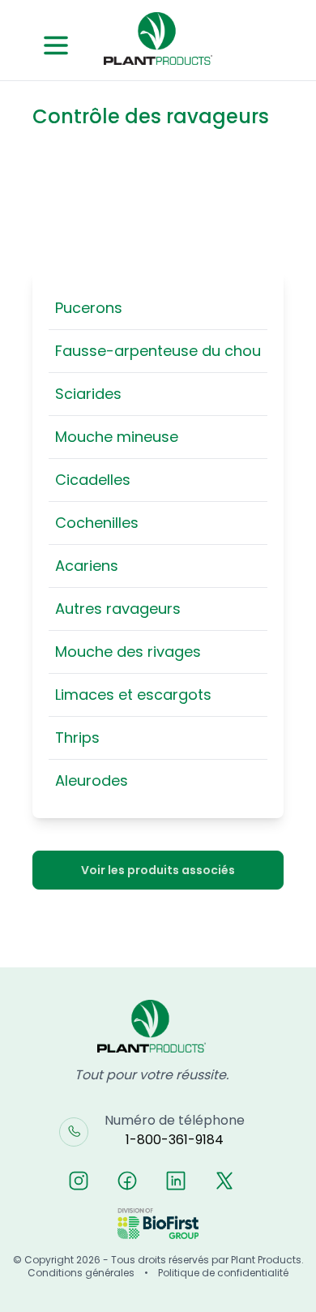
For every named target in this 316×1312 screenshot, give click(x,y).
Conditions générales (81, 1273)
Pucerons (88, 308)
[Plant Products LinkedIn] (175, 1180)
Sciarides (88, 394)
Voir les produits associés (158, 870)
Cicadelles (92, 479)
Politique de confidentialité (223, 1273)
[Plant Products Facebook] (127, 1180)
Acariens (86, 565)
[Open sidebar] (56, 45)
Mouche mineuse (116, 437)
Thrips (77, 737)
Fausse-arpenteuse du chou (158, 351)
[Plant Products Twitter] (224, 1180)
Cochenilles (97, 522)
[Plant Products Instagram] (78, 1180)
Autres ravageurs (118, 608)
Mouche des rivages (128, 651)
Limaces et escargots (133, 694)
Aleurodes (91, 780)
